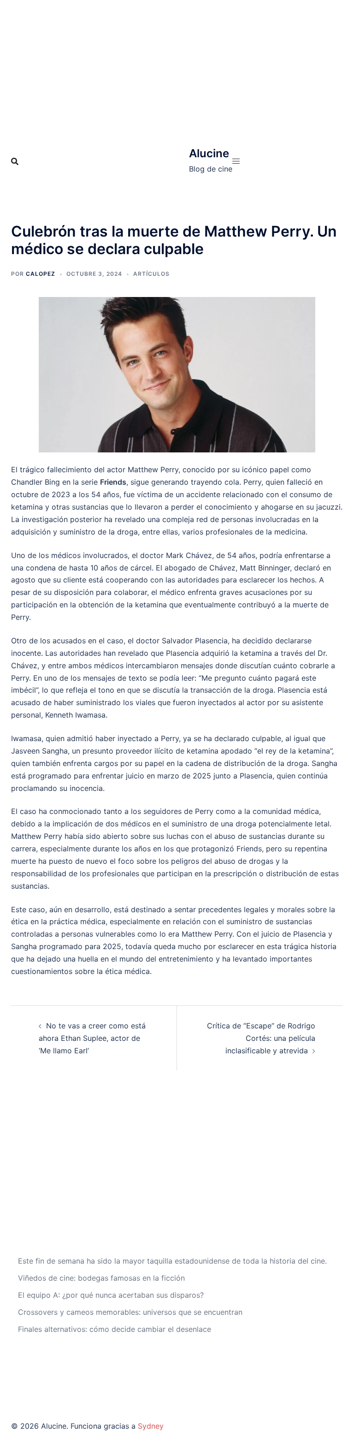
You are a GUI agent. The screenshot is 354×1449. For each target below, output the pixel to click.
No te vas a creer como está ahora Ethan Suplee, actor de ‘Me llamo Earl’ (92, 1038)
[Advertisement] (177, 69)
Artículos (151, 273)
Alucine (209, 153)
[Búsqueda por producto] (14, 161)
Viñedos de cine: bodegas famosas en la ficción (101, 1278)
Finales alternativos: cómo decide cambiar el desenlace (114, 1329)
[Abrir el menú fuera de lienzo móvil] (236, 161)
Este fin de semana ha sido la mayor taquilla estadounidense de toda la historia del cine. (172, 1260)
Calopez (40, 273)
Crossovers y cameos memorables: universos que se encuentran (130, 1312)
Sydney (151, 1426)
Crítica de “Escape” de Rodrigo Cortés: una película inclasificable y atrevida (261, 1038)
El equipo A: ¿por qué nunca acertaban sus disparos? (111, 1295)
